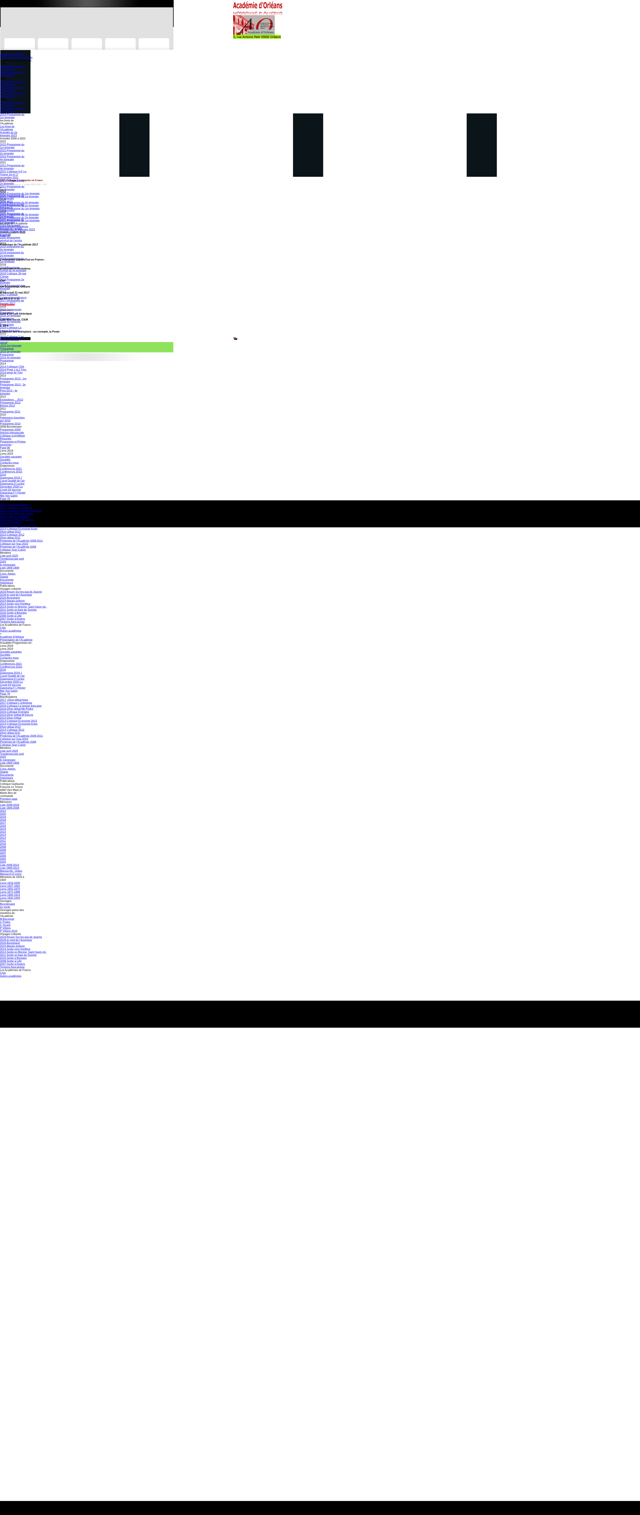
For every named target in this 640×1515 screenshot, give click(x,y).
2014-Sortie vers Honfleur (15, 603)
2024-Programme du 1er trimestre (12, 95)
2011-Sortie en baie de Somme (18, 609)
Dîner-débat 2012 (10, 531)
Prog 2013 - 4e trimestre (9, 392)
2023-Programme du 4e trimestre (12, 104)
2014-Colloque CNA (12, 366)
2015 (3, 829)
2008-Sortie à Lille (11, 615)
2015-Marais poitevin (12, 600)
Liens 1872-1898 (10, 892)
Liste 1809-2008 (9, 808)
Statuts (4, 576)
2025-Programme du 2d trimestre (12, 74)
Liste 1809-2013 (9, 868)
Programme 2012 (10, 402)
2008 (3, 850)
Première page (9, 799)
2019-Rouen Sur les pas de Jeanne (21, 591)
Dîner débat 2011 (10, 537)
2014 (3, 832)
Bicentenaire (7, 904)
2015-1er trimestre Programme (11, 347)
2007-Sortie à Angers (12, 618)
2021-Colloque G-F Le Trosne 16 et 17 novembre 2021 (13, 174)
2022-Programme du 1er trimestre (12, 146)
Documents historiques (7, 581)
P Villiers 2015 (8, 931)
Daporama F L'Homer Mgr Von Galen (13, 494)
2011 (3, 841)
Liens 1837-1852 (10, 886)
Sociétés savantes (11, 456)
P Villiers (5, 928)
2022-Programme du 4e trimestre (12, 158)
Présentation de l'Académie (16, 57)
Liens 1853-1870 (10, 889)
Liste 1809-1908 (9, 567)
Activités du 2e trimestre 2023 (8, 134)
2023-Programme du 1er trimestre (12, 116)
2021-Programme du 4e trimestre (12, 167)
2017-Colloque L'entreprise (16, 507)
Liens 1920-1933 (10, 898)
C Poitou (5, 922)
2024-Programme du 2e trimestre (12, 89)
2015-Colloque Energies (14, 516)
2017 (3, 823)
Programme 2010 (10, 423)
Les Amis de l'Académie (7, 128)
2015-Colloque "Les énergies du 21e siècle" (12, 339)
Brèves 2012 (7, 405)
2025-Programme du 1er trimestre (12, 68)
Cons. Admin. (8, 573)
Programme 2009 (10, 429)
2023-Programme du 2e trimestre (12, 110)
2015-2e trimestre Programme (10, 353)
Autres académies (10, 630)
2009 (3, 847)
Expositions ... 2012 (11, 399)
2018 (3, 820)
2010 (3, 844)
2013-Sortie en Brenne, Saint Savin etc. (23, 606)
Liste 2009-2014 (9, 865)
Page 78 (5, 498)
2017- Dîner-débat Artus (14, 504)
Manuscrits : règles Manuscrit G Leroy (11, 872)
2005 (3, 859)
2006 (3, 856)
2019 (3, 817)
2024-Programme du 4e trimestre (12, 83)
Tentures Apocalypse (12, 621)
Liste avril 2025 (9, 555)
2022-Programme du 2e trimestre (12, 152)
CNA (3, 627)
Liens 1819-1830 (10, 883)
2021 (3, 811)
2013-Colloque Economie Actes (19, 528)
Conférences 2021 (11, 468)
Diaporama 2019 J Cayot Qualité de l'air (12, 479)
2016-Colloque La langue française (21, 510)
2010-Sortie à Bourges (13, 612)
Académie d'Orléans (12, 54)
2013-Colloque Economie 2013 (18, 525)
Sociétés (5, 459)
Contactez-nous (9, 462)
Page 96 (5, 447)
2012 (3, 838)
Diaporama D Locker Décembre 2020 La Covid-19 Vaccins (12, 486)
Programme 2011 (10, 411)
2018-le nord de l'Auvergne (16, 594)
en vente (5, 907)
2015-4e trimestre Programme (10, 359)
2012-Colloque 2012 (12, 534)
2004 (3, 862)
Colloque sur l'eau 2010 (14, 543)
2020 (3, 814)
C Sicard (5, 925)
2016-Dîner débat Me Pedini (16, 513)
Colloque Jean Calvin (13, 549)
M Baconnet (7, 919)
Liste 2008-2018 (9, 805)
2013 (3, 835)
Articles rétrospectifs (12, 432)
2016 (3, 826)
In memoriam (7, 564)
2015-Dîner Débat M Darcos (16, 519)
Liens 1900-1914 (10, 895)
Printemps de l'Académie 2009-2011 (21, 540)
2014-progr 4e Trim (11, 372)
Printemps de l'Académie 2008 (18, 546)
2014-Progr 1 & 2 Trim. (13, 369)
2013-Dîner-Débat (10, 522)
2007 (3, 853)
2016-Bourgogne (10, 597)
